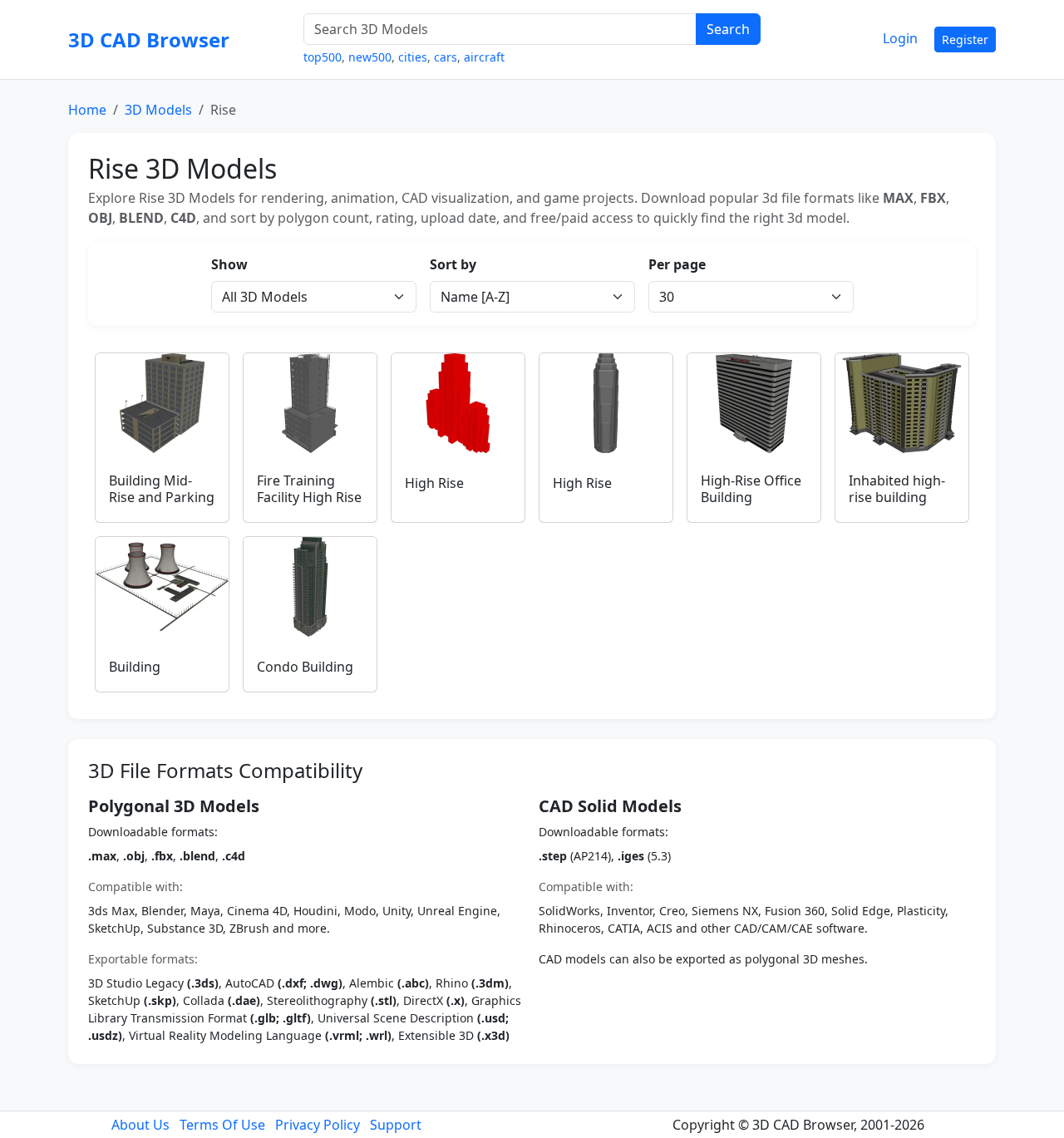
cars (445, 57)
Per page (677, 264)
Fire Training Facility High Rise (309, 488)
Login (900, 38)
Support (395, 1125)
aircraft (484, 57)
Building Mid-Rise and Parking (161, 488)
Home (87, 110)
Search (728, 29)
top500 (322, 57)
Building (134, 667)
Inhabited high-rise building (897, 488)
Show (229, 264)
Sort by (453, 264)
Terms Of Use (222, 1125)
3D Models (158, 110)
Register (965, 39)
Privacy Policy (317, 1125)
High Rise (434, 483)
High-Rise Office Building (751, 488)
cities (412, 57)
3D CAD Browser (148, 39)
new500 (370, 57)
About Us (140, 1125)
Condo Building (305, 667)
